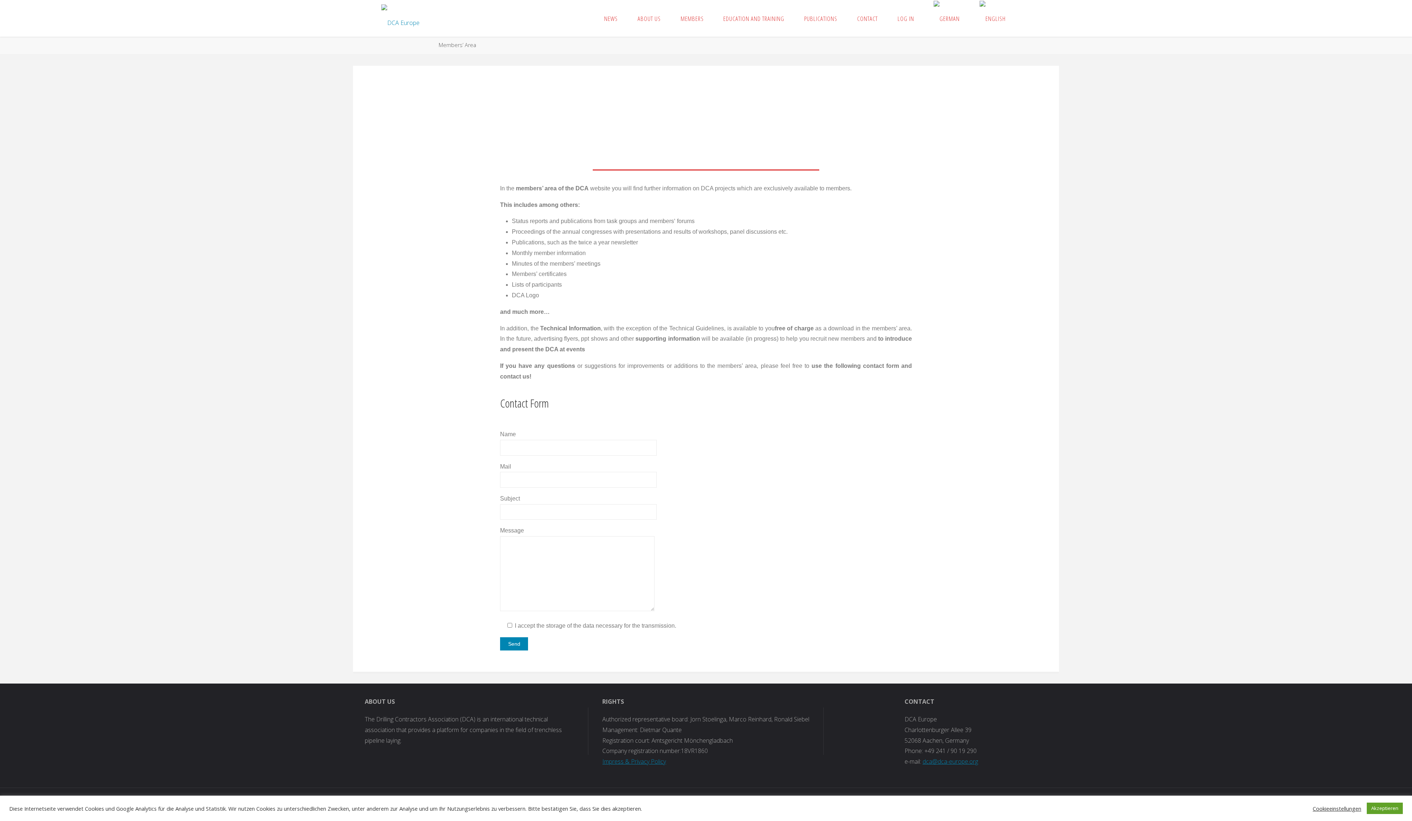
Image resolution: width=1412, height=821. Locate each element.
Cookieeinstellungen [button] (1337, 808)
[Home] (426, 45)
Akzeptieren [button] (1384, 808)
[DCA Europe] (400, 18)
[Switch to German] (947, 18)
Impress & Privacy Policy (634, 761)
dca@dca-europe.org (950, 761)
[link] (1023, 18)
